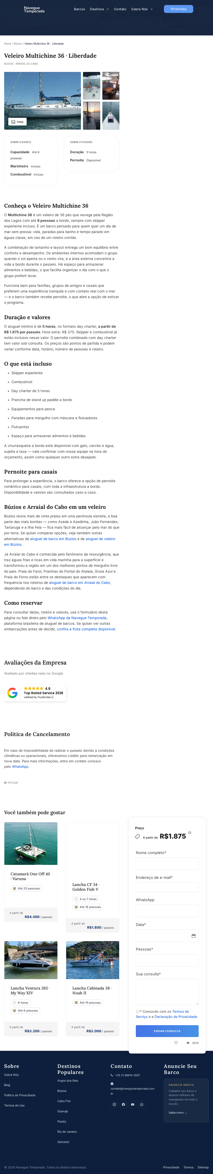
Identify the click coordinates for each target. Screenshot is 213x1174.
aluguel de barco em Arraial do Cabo (79, 583)
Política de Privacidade (19, 1095)
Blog (7, 1085)
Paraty (61, 1121)
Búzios (18, 43)
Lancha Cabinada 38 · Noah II (92, 990)
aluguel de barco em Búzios (53, 539)
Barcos (79, 9)
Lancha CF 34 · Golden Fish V (85, 887)
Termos (188, 1167)
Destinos (97, 9)
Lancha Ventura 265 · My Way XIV (30, 990)
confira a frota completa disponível (86, 629)
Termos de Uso (14, 1105)
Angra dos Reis (67, 1080)
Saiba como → (178, 1112)
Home (7, 43)
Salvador (63, 1142)
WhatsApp (179, 9)
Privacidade (171, 1167)
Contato (120, 9)
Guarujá (62, 1111)
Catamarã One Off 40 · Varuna (30, 876)
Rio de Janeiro (67, 1131)
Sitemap (203, 1167)
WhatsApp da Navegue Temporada (77, 618)
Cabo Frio (64, 1101)
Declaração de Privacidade (176, 1017)
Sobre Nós (139, 9)
